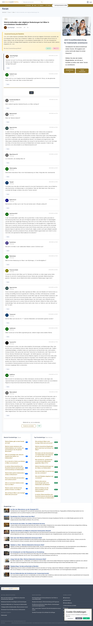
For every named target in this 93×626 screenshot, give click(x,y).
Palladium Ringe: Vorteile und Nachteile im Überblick (24, 566)
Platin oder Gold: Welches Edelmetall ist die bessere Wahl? (26, 537)
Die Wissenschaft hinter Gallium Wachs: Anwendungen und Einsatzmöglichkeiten (45, 605)
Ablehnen (79, 618)
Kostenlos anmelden (28, 426)
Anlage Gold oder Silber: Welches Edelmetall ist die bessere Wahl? (28, 559)
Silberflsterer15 (13, 154)
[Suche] (41, 2)
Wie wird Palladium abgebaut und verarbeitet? (44, 477)
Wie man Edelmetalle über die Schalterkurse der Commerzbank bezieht (29, 573)
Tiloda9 (11, 182)
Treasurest (12, 314)
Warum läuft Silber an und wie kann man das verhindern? (44, 472)
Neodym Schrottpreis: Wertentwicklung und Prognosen (45, 601)
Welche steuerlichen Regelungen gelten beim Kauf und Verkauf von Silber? (44, 448)
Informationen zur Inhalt (70, 605)
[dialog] (78, 615)
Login (39, 425)
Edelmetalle (4, 615)
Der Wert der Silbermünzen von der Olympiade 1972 (24, 509)
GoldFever (12, 374)
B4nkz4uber (12, 256)
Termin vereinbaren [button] (82, 70)
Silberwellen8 (13, 392)
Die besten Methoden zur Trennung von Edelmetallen (14, 604)
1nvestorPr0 (12, 342)
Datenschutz (67, 600)
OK (86, 618)
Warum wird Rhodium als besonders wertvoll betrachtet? (14, 478)
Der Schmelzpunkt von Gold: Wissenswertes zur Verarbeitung (27, 552)
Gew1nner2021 (13, 213)
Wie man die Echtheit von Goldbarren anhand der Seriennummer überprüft (30, 530)
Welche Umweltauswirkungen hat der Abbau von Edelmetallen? (44, 467)
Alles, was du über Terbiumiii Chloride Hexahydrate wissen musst (46, 609)
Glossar (66, 608)
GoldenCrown (13, 74)
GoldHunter (12, 328)
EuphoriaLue (12, 199)
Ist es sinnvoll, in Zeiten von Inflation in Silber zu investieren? (15, 462)
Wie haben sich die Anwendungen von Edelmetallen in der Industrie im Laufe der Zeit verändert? (44, 454)
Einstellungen (70, 618)
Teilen (8, 68)
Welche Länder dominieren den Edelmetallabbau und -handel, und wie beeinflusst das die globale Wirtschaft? (14, 449)
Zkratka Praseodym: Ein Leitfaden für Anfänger (43, 612)
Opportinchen (13, 127)
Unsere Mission (68, 603)
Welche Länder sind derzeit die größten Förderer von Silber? (13, 488)
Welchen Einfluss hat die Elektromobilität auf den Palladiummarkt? (41, 489)
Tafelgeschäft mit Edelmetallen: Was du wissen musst (14, 607)
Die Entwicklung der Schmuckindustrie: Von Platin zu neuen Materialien (45, 598)
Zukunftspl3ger (11, 27)
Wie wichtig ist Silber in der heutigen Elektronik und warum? (15, 493)
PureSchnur (12, 242)
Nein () (56, 48)
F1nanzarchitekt (13, 270)
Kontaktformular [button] (69, 70)
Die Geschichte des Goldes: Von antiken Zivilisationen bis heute (27, 523)
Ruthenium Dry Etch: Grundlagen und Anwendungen (13, 601)
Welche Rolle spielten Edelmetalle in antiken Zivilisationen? (14, 473)
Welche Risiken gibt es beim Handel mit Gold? (14, 442)
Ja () (49, 48)
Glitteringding (13, 168)
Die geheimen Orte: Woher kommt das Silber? (22, 516)
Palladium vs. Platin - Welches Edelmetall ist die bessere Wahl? (27, 545)
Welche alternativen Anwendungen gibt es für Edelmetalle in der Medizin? (42, 483)
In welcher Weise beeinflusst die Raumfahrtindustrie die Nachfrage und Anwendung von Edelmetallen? (14, 468)
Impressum (67, 597)
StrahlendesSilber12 (14, 99)
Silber (6, 19)
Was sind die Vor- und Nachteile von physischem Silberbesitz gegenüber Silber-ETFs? (43, 461)
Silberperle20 (13, 113)
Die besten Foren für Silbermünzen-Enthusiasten (13, 609)
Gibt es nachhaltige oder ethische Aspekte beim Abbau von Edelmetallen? (14, 456)
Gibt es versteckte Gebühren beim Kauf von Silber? (14, 483)
